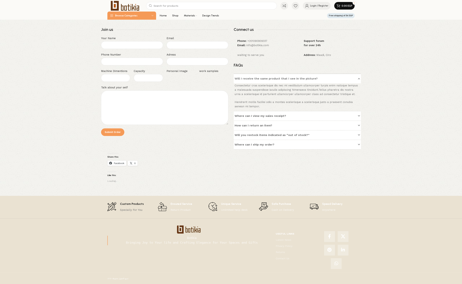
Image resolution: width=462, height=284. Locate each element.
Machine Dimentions (114, 71)
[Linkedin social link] (343, 250)
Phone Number (111, 54)
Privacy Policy (284, 246)
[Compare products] (284, 5)
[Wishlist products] (295, 5)
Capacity (139, 71)
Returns (280, 252)
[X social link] (343, 236)
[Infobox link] (125, 207)
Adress (171, 54)
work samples (208, 71)
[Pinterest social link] (329, 250)
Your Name (108, 38)
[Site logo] (125, 5)
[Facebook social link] (329, 236)
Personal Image (177, 71)
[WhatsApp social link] (336, 263)
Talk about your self (114, 87)
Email (170, 38)
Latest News (283, 239)
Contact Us (282, 258)
